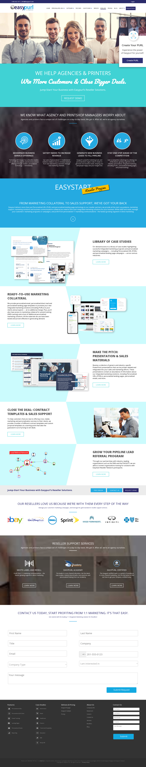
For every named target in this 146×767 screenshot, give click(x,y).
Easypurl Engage (65, 708)
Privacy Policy (85, 762)
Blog (88, 727)
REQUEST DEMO (73, 98)
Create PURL (132, 60)
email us (42, 761)
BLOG (115, 8)
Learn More (29, 585)
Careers (89, 714)
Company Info (91, 708)
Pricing (63, 714)
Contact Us (114, 490)
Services (89, 720)
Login (133, 1)
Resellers (89, 723)
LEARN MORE (101, 262)
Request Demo (131, 8)
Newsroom (90, 711)
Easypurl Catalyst (66, 711)
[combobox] (82, 654)
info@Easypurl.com (28, 1)
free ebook (98, 490)
